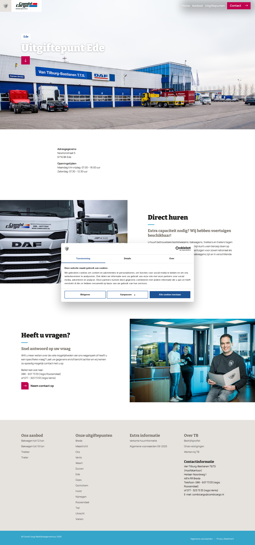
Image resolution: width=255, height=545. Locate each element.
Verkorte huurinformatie (143, 440)
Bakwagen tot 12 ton (32, 440)
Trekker (25, 452)
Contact (236, 5)
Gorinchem (82, 485)
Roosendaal (82, 502)
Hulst (79, 491)
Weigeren (85, 294)
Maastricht (82, 446)
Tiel (78, 508)
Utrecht (80, 513)
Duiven (80, 468)
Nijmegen (81, 496)
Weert (79, 463)
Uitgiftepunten (215, 5)
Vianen (79, 519)
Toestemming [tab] (83, 258)
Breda (79, 440)
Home (186, 5)
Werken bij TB (191, 452)
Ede (78, 474)
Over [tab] (171, 258)
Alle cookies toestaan (170, 294)
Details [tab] (127, 258)
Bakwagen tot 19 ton (32, 446)
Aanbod (197, 5)
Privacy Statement (225, 538)
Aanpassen (126, 294)
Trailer (24, 457)
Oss (78, 452)
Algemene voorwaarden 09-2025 (148, 446)
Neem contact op (42, 386)
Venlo (79, 457)
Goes (79, 480)
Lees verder (25, 60)
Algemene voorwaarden (202, 538)
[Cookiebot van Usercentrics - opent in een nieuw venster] (178, 249)
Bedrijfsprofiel (192, 440)
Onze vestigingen (194, 446)
